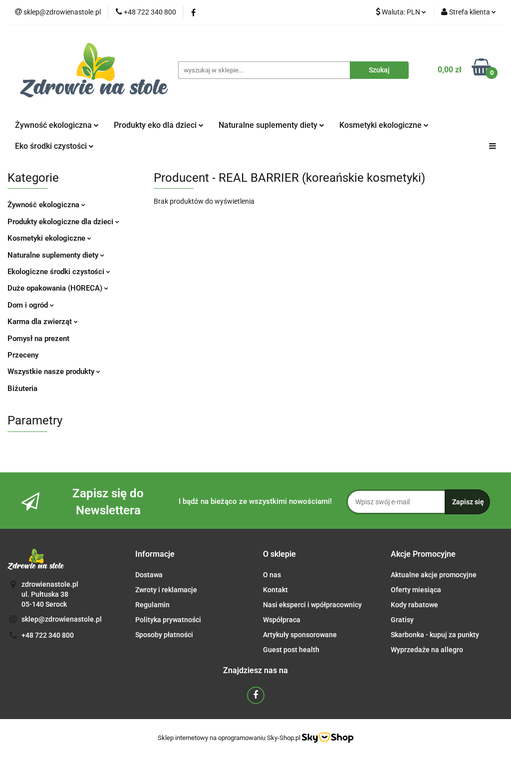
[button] (155, 554)
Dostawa (149, 575)
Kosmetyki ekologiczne (381, 125)
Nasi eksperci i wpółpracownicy (312, 605)
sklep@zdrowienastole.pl (61, 619)
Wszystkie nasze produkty (51, 371)
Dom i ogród (28, 305)
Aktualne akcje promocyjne (434, 575)
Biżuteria (22, 388)
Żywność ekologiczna (44, 204)
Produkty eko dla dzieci (156, 125)
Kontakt (275, 590)
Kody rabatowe (414, 605)
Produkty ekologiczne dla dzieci (61, 221)
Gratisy (402, 620)
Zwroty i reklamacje (166, 590)
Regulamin (152, 605)
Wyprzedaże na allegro (427, 650)
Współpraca (281, 620)
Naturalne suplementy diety (269, 125)
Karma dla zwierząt (40, 321)
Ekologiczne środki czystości (56, 271)
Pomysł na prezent (38, 338)
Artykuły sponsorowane (300, 635)
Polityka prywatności (168, 620)
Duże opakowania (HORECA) (55, 288)
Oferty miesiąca (416, 590)
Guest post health (291, 650)
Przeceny (22, 355)
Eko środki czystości (52, 146)
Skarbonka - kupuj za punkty (435, 635)
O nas (272, 575)
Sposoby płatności (164, 635)
